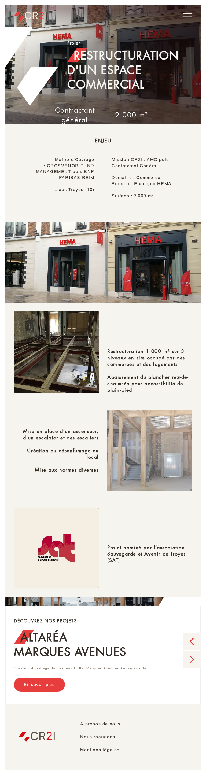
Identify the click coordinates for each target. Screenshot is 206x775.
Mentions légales (100, 749)
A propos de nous (100, 723)
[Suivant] (192, 659)
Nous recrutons (97, 736)
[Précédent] (192, 641)
